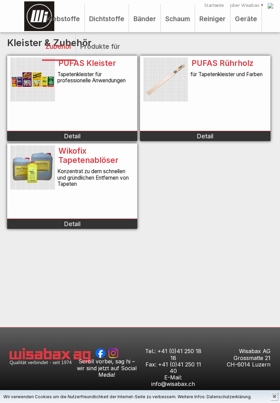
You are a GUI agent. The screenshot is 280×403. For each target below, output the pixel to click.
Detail (72, 136)
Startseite (214, 5)
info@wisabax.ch (173, 383)
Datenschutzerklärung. (229, 396)
